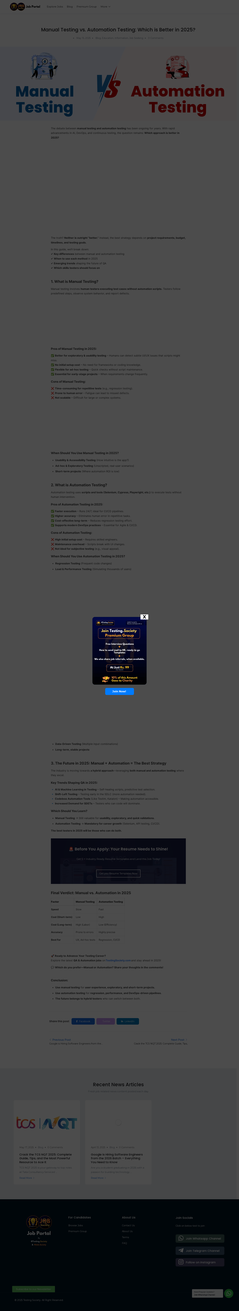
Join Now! (119, 91)
